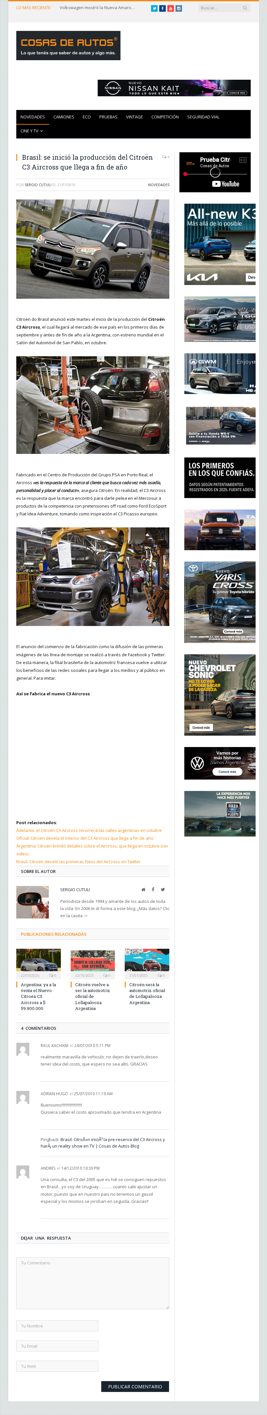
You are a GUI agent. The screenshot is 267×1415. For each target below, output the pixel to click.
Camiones (63, 117)
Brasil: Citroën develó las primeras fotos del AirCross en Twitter (78, 861)
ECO (87, 117)
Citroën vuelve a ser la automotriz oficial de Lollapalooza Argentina (92, 996)
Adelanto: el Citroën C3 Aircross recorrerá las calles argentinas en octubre (89, 830)
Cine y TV (29, 131)
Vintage (134, 117)
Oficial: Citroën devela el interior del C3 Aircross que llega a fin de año (84, 838)
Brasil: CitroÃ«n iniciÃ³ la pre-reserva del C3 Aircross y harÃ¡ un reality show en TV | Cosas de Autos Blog (103, 1142)
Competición (165, 117)
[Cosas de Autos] (68, 44)
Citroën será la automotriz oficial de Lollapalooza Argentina (147, 993)
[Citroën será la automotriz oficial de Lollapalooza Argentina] (147, 963)
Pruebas (108, 117)
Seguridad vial (203, 117)
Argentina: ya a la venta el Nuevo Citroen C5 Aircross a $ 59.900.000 (38, 996)
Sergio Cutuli (38, 184)
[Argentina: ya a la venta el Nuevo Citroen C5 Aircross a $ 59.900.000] (38, 963)
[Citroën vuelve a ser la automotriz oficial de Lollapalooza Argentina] (93, 963)
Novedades (33, 117)
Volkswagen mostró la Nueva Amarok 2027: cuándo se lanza (99, 7)
